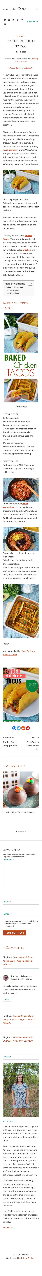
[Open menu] (37, 9)
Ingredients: (15, 290)
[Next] (35, 800)
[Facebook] (5, 20)
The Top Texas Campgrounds (10, 742)
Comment (8, 859)
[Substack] (5, 24)
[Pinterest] (28, 728)
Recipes (21, 36)
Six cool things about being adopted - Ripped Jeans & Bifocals (19, 1019)
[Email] (22, 20)
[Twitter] (19, 728)
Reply (7, 999)
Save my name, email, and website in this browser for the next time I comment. (21, 923)
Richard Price (19, 976)
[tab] (16, 831)
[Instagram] (9, 20)
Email (7, 914)
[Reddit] (23, 728)
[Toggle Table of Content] (29, 284)
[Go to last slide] (7, 800)
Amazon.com (11, 150)
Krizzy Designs (28, 1258)
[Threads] (17, 20)
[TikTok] (13, 20)
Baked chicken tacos (15, 287)
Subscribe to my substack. (21, 68)
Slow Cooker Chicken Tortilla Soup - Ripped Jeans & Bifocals (18, 961)
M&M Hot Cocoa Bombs (20, 812)
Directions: (14, 293)
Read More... (9, 1227)
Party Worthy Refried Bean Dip (32, 744)
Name (7, 901)
